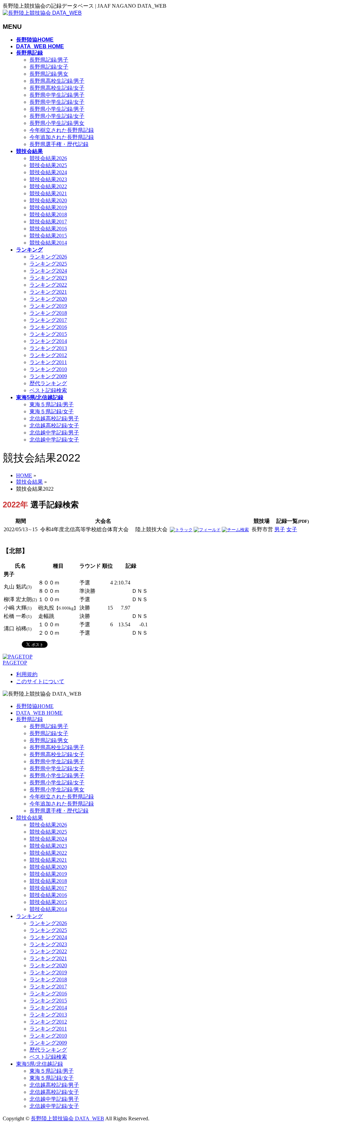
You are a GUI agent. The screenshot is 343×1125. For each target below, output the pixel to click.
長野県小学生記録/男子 (56, 109)
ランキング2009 (48, 376)
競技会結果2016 (48, 228)
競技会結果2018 (48, 214)
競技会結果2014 (48, 242)
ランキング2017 (48, 320)
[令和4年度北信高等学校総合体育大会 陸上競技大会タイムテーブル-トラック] (181, 529)
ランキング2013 (48, 348)
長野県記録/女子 (48, 67)
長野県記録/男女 (48, 74)
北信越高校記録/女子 (54, 425)
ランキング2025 (48, 264)
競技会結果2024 (48, 172)
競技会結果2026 (48, 158)
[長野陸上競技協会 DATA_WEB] (42, 13)
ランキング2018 (48, 313)
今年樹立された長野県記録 (61, 130)
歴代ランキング (48, 383)
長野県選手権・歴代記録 (58, 144)
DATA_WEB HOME (39, 713)
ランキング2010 (48, 369)
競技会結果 (29, 818)
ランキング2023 (48, 278)
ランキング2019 (48, 306)
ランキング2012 (48, 355)
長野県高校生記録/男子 (56, 81)
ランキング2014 (48, 341)
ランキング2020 (48, 299)
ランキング (29, 916)
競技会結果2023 (48, 179)
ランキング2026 (48, 257)
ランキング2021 (48, 292)
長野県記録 (29, 719)
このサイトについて (40, 681)
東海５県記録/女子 (51, 411)
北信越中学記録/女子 (54, 439)
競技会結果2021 (48, 193)
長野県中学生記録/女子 (56, 102)
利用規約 (27, 674)
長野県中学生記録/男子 (56, 95)
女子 (291, 529)
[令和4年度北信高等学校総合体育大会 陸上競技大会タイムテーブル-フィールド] (207, 529)
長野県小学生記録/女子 (56, 116)
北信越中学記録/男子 (54, 432)
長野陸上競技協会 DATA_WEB (67, 1118)
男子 (279, 529)
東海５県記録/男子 (51, 404)
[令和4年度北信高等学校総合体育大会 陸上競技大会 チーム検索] (235, 529)
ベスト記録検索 (48, 390)
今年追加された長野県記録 (61, 137)
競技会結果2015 (48, 235)
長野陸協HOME (35, 706)
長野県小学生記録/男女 (56, 123)
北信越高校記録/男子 (54, 418)
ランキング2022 (48, 285)
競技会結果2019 (48, 207)
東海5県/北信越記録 (39, 1064)
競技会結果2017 (48, 221)
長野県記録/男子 (48, 60)
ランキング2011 (48, 362)
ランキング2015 (48, 334)
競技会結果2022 (48, 186)
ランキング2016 (48, 327)
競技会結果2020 (48, 200)
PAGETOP (15, 662)
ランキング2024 (48, 271)
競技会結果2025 (48, 165)
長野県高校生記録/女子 (56, 88)
